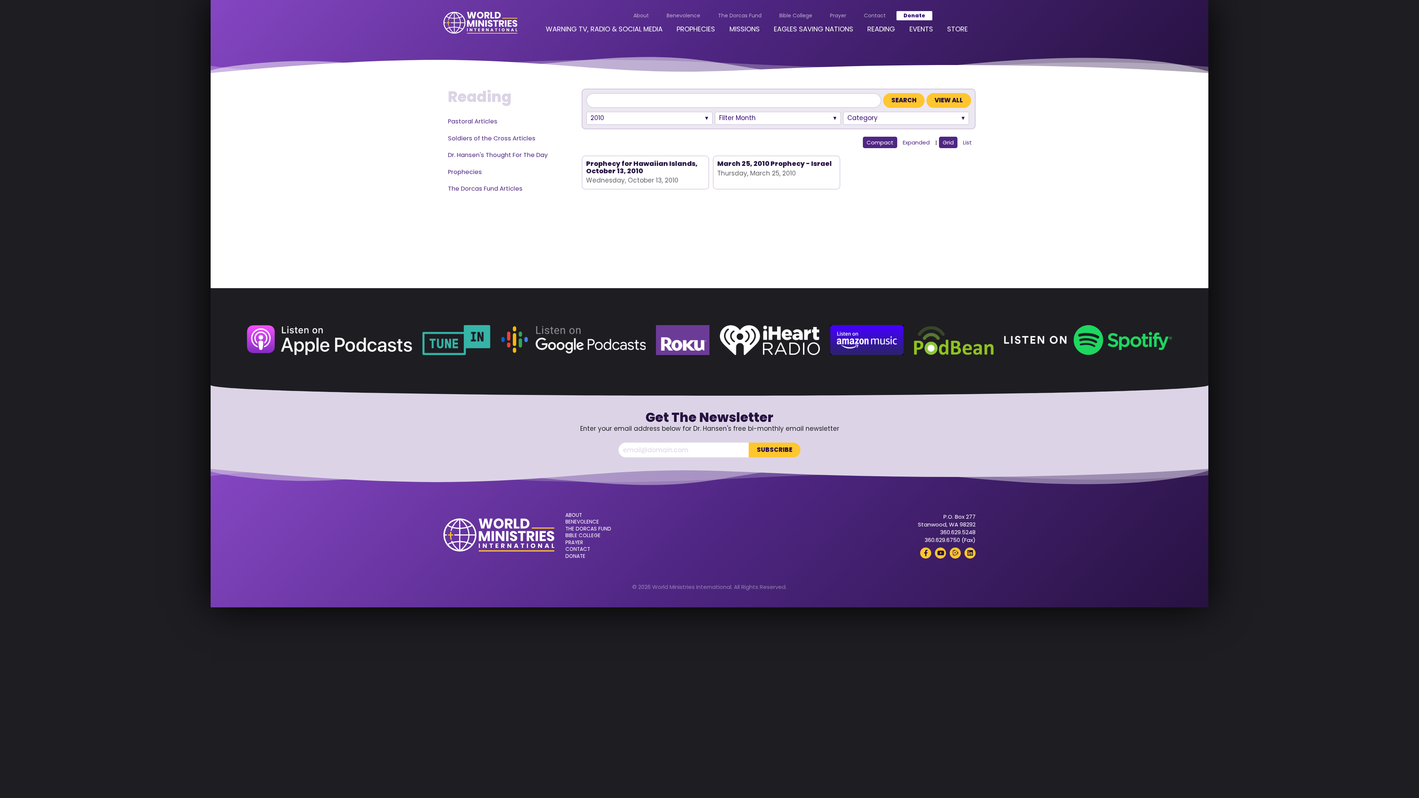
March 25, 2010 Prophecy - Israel (774, 163)
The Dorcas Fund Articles (485, 188)
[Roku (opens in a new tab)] (683, 340)
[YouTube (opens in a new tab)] (940, 553)
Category (862, 117)
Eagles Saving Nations (813, 29)
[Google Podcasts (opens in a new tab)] (573, 340)
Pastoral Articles (472, 121)
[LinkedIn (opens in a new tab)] (970, 553)
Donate (914, 15)
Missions (744, 29)
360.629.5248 (958, 532)
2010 (597, 117)
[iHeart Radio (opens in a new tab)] (770, 340)
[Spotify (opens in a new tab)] (1088, 340)
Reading (881, 29)
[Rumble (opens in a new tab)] (955, 553)
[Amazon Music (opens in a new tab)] (867, 340)
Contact (875, 15)
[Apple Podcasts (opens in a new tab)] (329, 340)
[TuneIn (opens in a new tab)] (456, 340)
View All (949, 100)
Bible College (795, 15)
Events (921, 29)
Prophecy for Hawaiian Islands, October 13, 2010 (642, 167)
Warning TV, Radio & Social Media (604, 29)
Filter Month (737, 117)
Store (957, 29)
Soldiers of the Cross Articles (491, 138)
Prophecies (696, 29)
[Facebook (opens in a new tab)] (925, 553)
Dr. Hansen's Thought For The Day (498, 155)
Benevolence (683, 15)
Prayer (838, 15)
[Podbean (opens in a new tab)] (954, 340)
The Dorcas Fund (740, 15)
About (641, 15)
